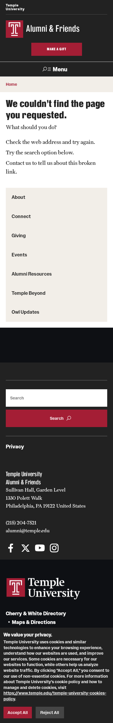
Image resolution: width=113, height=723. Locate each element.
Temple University (15, 7)
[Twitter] (25, 549)
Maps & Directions (34, 622)
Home (11, 84)
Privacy (15, 447)
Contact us (18, 163)
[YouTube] (40, 549)
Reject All (49, 712)
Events (19, 255)
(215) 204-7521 (21, 523)
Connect (21, 216)
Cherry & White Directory (36, 613)
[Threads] (69, 549)
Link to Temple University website (43, 588)
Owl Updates (25, 312)
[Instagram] (54, 549)
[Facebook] (11, 549)
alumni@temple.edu (28, 530)
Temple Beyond (28, 293)
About (18, 197)
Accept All (18, 712)
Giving (19, 235)
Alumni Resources (32, 274)
